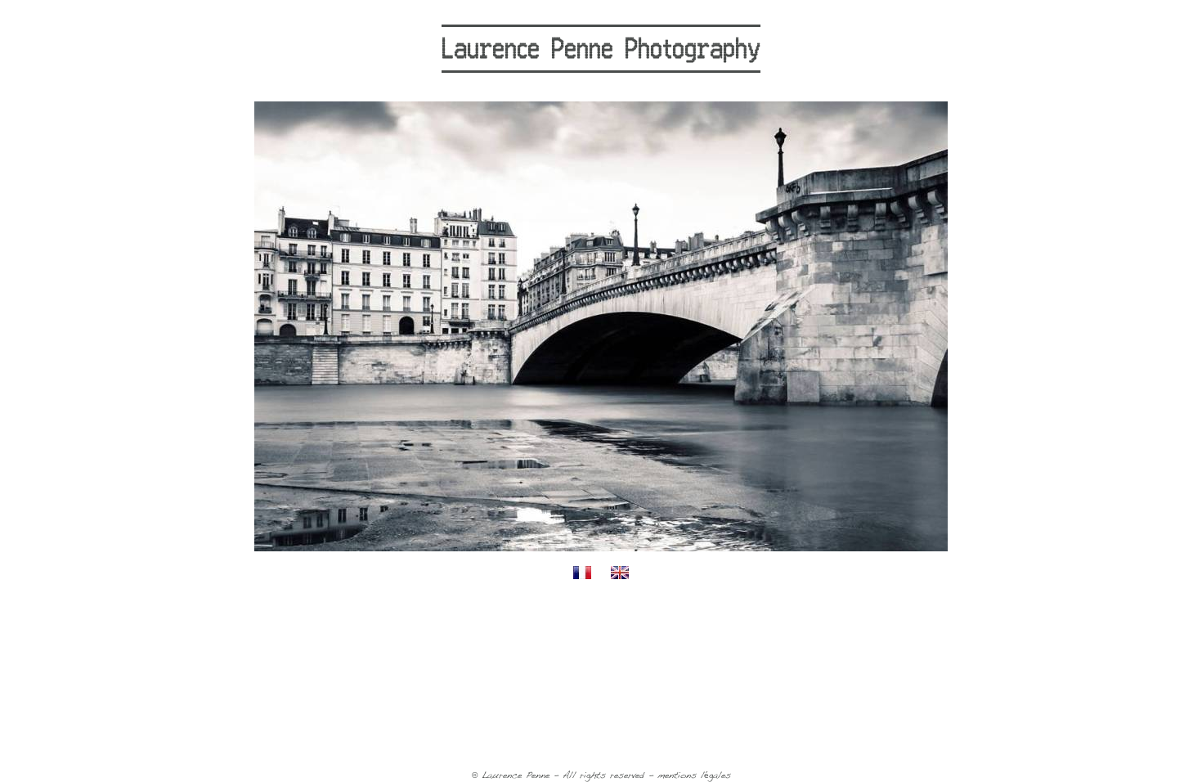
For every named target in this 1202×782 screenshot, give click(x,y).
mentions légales (694, 776)
